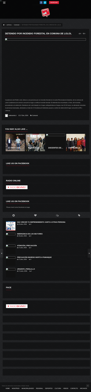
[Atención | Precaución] (10, 249)
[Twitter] (45, 2)
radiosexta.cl (12, 115)
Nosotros (15, 388)
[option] (15, 142)
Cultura (58, 388)
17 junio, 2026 (23, 271)
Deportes (48, 388)
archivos (83, 388)
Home (8, 388)
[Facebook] (41, 2)
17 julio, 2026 (23, 247)
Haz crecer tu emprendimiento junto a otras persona (41, 222)
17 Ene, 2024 (24, 115)
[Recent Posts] (14, 215)
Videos (65, 388)
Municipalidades (28, 388)
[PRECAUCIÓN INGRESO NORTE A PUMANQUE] (10, 261)
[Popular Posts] (35, 215)
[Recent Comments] (57, 215)
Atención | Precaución (27, 245)
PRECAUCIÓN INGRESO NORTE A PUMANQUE (34, 257)
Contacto (74, 388)
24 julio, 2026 (23, 224)
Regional (39, 388)
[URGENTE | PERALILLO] (10, 273)
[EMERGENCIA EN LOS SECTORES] (10, 237)
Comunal (35, 115)
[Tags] (79, 215)
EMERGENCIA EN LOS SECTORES (30, 234)
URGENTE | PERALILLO (26, 269)
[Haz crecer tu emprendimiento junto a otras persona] (10, 226)
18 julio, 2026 (23, 236)
